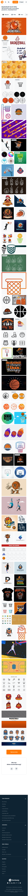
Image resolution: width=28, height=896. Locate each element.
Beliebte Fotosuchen (6, 837)
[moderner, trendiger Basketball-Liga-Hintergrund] (14, 432)
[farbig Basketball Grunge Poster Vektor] (14, 383)
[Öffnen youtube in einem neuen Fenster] (20, 883)
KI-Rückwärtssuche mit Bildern (9, 815)
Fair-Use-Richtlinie (14, 892)
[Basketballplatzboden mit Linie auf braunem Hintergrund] (19, 620)
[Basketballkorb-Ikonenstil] (14, 283)
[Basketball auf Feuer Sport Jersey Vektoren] (19, 300)
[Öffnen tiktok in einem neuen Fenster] (16, 883)
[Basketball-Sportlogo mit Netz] (20, 158)
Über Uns (4, 852)
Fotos (22, 14)
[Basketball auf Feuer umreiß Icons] (14, 185)
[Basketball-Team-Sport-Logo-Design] (20, 460)
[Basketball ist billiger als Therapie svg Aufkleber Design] (14, 367)
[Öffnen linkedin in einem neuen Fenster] (11, 883)
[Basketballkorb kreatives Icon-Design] (7, 353)
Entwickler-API (5, 813)
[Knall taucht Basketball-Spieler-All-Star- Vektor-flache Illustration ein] (14, 649)
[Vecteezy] (2, 2)
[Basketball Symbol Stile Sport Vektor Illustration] (14, 406)
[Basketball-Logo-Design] (20, 226)
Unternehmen (5, 808)
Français (4, 871)
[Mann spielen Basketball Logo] (6, 396)
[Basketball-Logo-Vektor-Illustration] (20, 608)
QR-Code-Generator (6, 820)
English (3, 862)
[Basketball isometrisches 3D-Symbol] (8, 226)
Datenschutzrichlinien (19, 891)
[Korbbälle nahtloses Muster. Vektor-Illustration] (14, 129)
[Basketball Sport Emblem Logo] (18, 111)
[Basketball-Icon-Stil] (21, 632)
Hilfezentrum (5, 847)
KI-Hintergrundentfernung (8, 818)
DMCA (3, 830)
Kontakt (3, 849)
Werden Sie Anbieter (6, 854)
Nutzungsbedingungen (9, 891)
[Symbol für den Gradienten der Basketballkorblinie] (20, 447)
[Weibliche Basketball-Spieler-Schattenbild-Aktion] (6, 145)
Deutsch (4, 869)
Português (4, 866)
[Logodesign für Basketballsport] (8, 201)
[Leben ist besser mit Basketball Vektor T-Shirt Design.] (14, 594)
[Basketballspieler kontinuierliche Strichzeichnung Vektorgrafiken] (9, 53)
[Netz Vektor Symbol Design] (16, 249)
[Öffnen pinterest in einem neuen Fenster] (14, 883)
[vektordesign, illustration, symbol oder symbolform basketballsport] (20, 238)
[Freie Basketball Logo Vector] (14, 701)
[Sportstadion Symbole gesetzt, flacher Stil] (6, 620)
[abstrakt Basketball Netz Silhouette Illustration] (8, 608)
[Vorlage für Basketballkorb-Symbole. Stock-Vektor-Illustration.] (20, 85)
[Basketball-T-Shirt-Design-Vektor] (8, 213)
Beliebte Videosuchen (7, 839)
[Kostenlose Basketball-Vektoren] (14, 683)
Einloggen (21, 2)
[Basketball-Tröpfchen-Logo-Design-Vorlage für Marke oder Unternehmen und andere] (20, 568)
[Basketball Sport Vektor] (8, 311)
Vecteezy (4, 804)
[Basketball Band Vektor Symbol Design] (8, 418)
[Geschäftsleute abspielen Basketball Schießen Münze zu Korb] (14, 506)
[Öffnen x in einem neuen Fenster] (18, 883)
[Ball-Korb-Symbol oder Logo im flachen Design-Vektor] (18, 396)
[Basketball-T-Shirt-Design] (20, 580)
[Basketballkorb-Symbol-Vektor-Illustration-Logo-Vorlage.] (7, 238)
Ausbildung (4, 811)
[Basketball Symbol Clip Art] (20, 311)
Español (4, 864)
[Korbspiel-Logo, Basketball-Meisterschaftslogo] (20, 538)
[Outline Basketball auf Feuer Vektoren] (14, 263)
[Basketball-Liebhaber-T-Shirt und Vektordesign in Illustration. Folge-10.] (19, 353)
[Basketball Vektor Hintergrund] (14, 69)
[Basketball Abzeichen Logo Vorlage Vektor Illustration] (20, 201)
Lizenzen (4, 828)
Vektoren (6, 14)
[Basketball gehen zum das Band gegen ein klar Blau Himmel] (20, 418)
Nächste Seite (14, 752)
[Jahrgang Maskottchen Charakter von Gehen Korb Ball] (14, 487)
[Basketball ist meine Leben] (8, 324)
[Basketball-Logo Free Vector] (14, 737)
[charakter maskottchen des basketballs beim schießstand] (9, 632)
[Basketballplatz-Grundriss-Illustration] (14, 667)
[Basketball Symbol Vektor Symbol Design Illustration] (7, 300)
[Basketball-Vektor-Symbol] (5, 40)
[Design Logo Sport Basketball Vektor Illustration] (20, 324)
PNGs (14, 14)
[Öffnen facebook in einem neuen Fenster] (7, 883)
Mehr (3, 873)
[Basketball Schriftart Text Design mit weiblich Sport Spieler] (17, 40)
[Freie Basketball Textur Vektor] (14, 719)
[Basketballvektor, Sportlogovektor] (8, 447)
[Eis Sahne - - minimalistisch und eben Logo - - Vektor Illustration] (4, 249)
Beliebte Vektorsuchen (7, 835)
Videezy (3, 806)
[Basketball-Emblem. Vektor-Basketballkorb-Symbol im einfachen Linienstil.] (8, 472)
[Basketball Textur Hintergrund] (14, 26)
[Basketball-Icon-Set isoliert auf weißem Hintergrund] (14, 97)
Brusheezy (4, 801)
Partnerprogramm (6, 832)
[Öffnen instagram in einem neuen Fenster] (9, 883)
